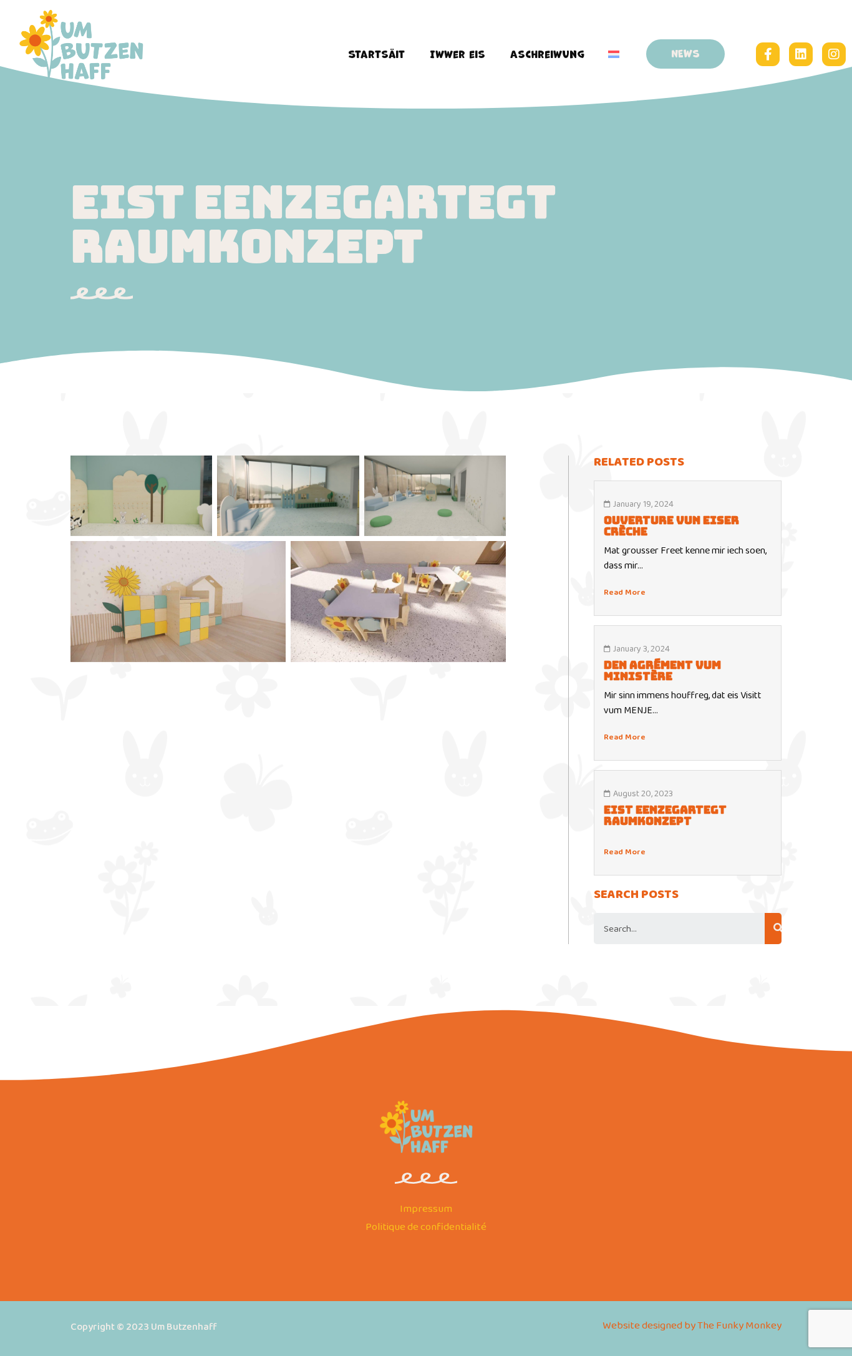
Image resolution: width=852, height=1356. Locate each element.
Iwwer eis (457, 54)
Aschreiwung (547, 54)
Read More (625, 592)
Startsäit (376, 54)
